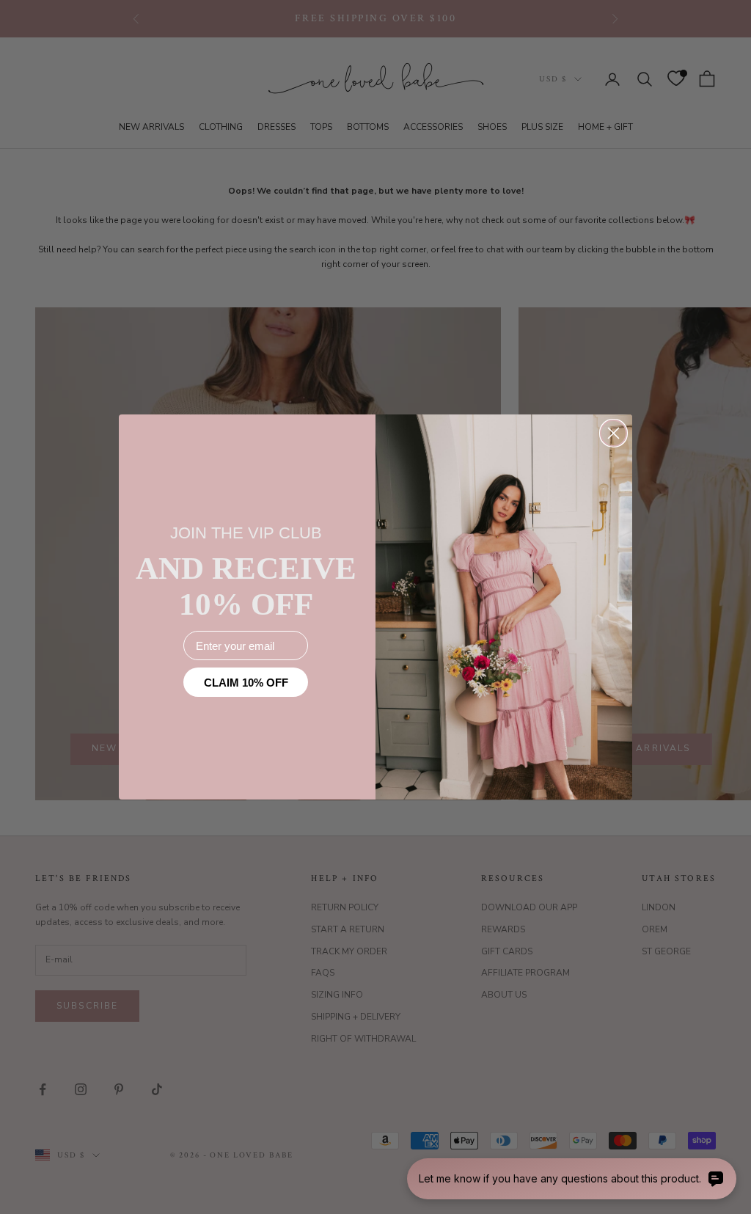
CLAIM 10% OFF (246, 682)
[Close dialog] (613, 433)
